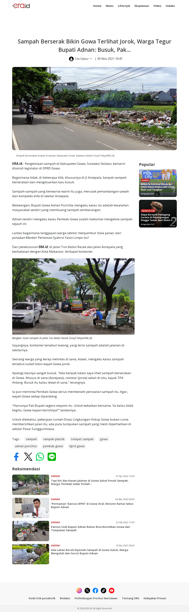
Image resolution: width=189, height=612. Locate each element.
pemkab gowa (53, 446)
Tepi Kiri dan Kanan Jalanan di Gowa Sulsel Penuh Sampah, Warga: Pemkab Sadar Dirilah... (89, 482)
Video (157, 6)
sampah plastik (54, 439)
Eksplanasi (142, 6)
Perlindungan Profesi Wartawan (96, 598)
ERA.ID (89, 608)
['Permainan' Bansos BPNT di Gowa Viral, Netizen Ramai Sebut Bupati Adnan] (31, 508)
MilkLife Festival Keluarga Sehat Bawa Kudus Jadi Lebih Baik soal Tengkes (157, 187)
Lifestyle (124, 6)
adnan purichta (26, 446)
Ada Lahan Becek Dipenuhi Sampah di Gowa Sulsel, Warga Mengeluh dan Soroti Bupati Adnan (89, 551)
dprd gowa (77, 446)
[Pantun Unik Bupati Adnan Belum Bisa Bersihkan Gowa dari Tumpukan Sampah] (31, 531)
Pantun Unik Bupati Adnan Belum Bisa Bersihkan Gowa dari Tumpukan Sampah (90, 528)
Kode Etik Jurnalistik (42, 598)
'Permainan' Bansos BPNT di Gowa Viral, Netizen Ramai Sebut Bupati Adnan (92, 505)
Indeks (170, 6)
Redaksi (65, 598)
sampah (31, 439)
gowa (104, 439)
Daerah (55, 476)
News (110, 6)
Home (97, 6)
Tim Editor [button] (82, 59)
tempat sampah (82, 439)
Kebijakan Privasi (155, 598)
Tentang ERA (130, 598)
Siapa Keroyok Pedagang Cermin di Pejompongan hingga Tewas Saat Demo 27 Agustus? (157, 217)
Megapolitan (148, 211)
